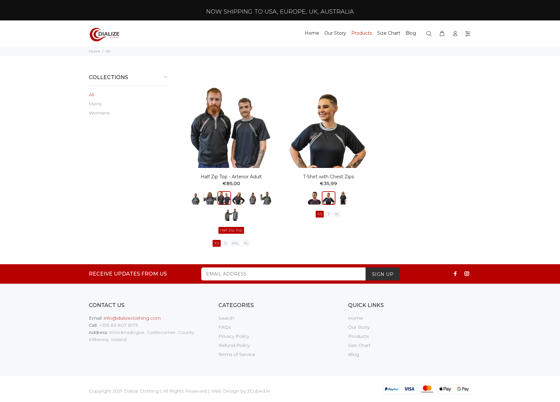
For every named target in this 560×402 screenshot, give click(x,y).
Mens (95, 104)
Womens (99, 113)
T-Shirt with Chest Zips (328, 177)
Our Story (358, 327)
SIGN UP (382, 274)
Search (226, 318)
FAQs (224, 327)
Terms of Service (236, 354)
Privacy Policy (233, 336)
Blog (353, 354)
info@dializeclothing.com (132, 318)
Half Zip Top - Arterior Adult (231, 177)
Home (94, 51)
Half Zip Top (231, 230)
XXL (235, 243)
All (91, 95)
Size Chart (359, 345)
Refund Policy (234, 345)
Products (358, 336)
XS (216, 243)
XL (246, 243)
